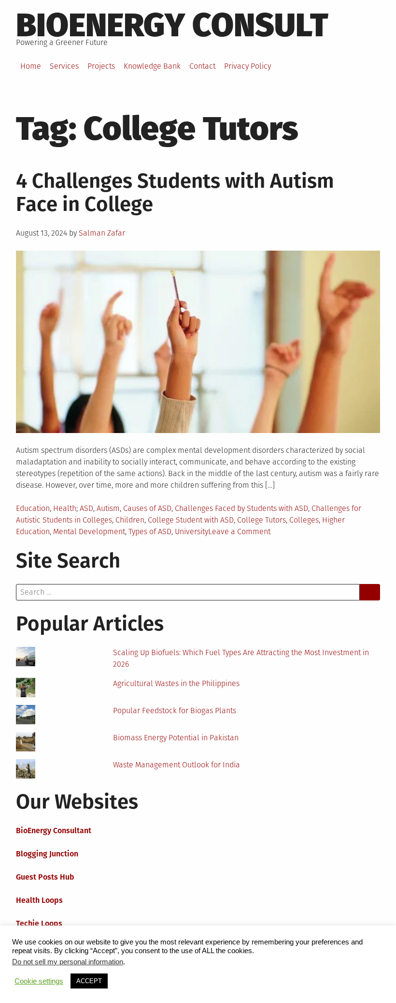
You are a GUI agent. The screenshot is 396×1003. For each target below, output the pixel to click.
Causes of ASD (147, 508)
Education (33, 508)
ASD (86, 508)
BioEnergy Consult (172, 25)
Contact (202, 66)
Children (129, 519)
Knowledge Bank (152, 66)
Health (64, 508)
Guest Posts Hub (45, 877)
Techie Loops (39, 923)
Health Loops (39, 900)
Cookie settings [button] (38, 981)
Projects (101, 66)
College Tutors (261, 519)
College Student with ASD (191, 519)
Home (30, 66)
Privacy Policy (247, 66)
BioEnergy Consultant (53, 830)
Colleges (304, 519)
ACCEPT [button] (89, 981)
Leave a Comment (239, 531)
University (191, 531)
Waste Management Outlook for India (176, 764)
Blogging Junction (47, 853)
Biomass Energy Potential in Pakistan (176, 737)
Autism (108, 508)
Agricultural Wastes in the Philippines (176, 683)
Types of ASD (149, 531)
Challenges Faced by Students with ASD (241, 508)
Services (64, 66)
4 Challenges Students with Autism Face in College (175, 192)
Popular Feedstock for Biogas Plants (174, 710)
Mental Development (89, 531)
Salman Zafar (102, 233)
